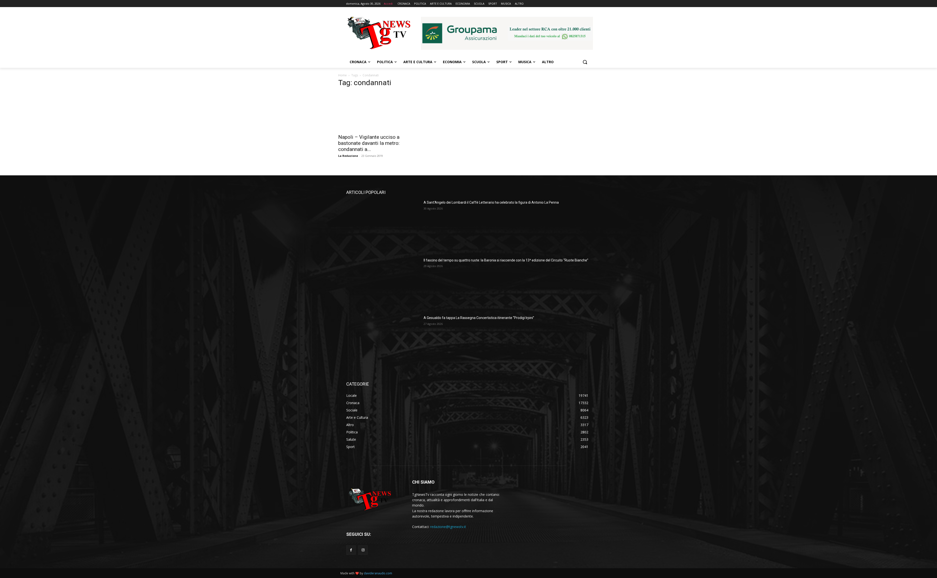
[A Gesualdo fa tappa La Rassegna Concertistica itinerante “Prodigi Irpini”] (383, 341)
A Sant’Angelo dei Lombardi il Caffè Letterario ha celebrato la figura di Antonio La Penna (491, 202)
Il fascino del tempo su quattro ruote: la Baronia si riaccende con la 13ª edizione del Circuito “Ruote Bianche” (506, 260)
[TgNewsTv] (379, 34)
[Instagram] (363, 550)
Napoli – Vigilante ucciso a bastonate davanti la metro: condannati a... (368, 143)
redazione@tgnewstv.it (448, 526)
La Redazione (348, 156)
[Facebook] (351, 550)
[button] (585, 62)
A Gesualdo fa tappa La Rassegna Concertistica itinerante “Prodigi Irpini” (479, 318)
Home (342, 75)
